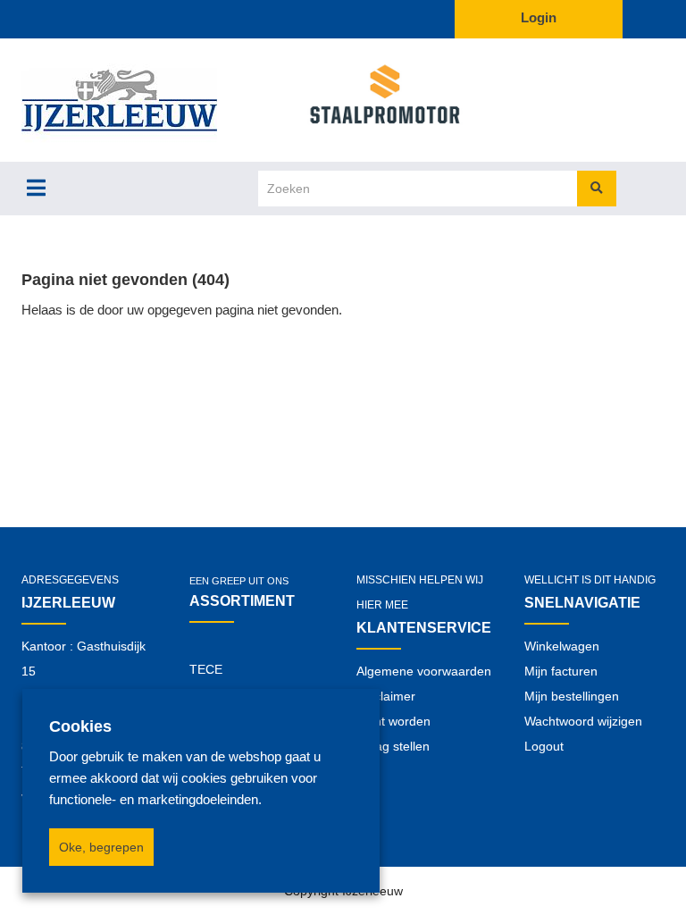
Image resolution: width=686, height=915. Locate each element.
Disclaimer (385, 696)
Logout (544, 746)
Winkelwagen (561, 646)
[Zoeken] (596, 188)
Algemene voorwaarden (423, 671)
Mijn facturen (561, 671)
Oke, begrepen (101, 847)
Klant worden (393, 721)
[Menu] (36, 187)
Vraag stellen (393, 746)
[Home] (147, 100)
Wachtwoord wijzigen (583, 721)
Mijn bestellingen (571, 696)
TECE (205, 669)
